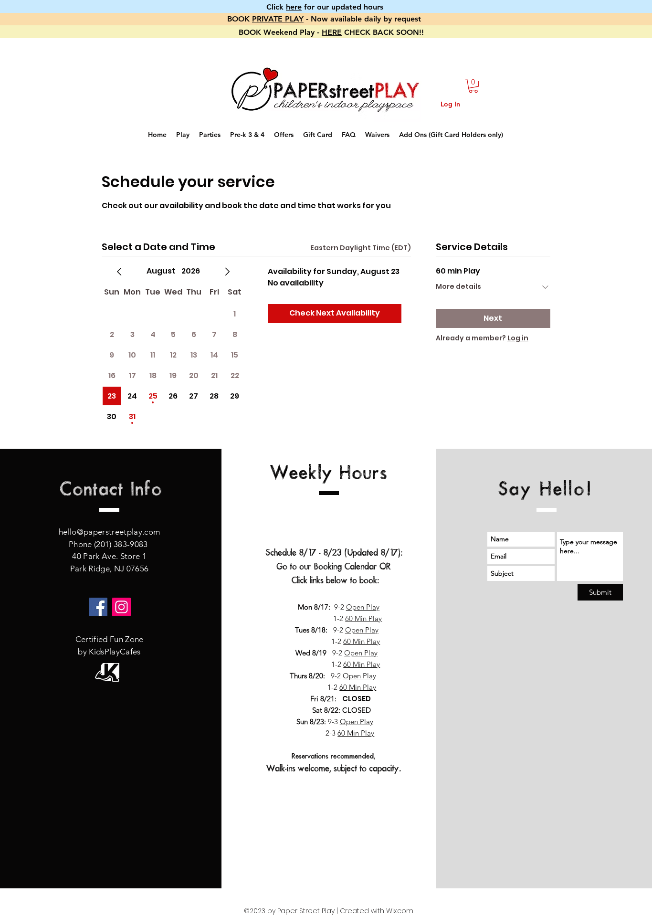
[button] (473, 86)
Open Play (362, 606)
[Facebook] (98, 607)
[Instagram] (121, 607)
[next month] (227, 271)
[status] (360, 248)
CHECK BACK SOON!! (383, 32)
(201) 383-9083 (122, 544)
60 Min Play (363, 618)
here (294, 6)
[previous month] (119, 271)
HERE (332, 32)
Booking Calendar (345, 566)
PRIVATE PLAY (278, 18)
